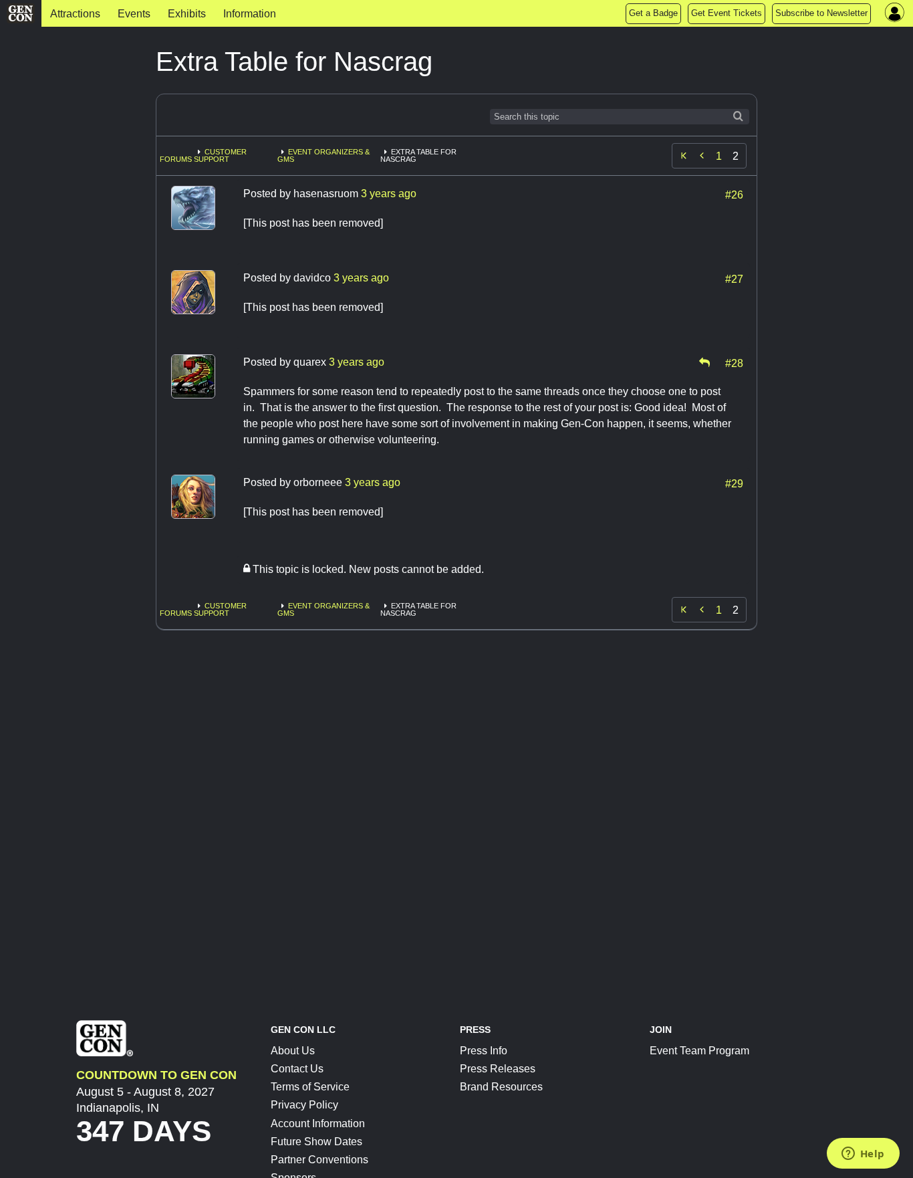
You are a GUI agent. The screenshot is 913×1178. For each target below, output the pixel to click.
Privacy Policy (304, 1104)
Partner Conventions (319, 1159)
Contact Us (297, 1068)
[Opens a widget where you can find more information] (863, 1154)
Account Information (318, 1123)
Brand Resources (501, 1086)
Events (134, 13)
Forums (176, 159)
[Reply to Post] (704, 362)
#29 (734, 482)
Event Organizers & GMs (323, 155)
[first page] (684, 155)
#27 (734, 278)
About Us (293, 1050)
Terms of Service (310, 1086)
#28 (734, 362)
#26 (734, 194)
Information (249, 13)
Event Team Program (699, 1050)
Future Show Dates (316, 1141)
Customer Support (220, 155)
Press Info (483, 1050)
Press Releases (497, 1068)
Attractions (75, 13)
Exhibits (187, 13)
